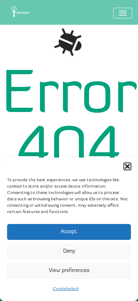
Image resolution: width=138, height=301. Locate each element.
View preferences (69, 270)
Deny (69, 251)
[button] (127, 166)
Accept (69, 232)
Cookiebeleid (66, 289)
